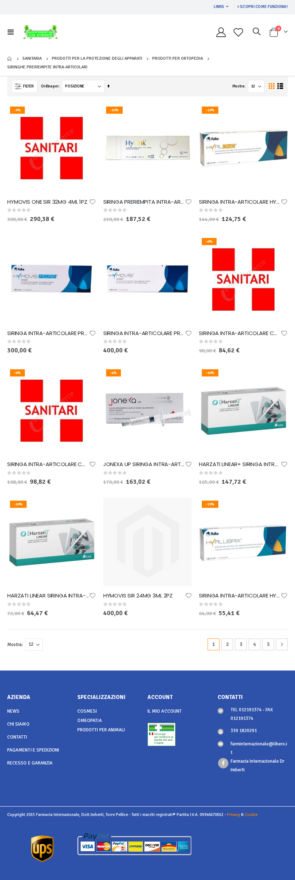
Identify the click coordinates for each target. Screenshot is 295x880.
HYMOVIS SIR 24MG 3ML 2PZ (138, 595)
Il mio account (165, 711)
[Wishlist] (238, 32)
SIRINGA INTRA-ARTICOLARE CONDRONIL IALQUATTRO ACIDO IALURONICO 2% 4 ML (48, 464)
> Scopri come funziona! (262, 6)
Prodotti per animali (101, 730)
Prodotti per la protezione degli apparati (97, 59)
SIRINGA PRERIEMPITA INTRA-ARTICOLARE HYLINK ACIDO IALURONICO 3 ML (144, 202)
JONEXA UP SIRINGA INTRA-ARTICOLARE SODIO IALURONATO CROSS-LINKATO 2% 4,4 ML (144, 464)
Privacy (233, 814)
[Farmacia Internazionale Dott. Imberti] (40, 32)
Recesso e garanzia (30, 763)
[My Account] (220, 32)
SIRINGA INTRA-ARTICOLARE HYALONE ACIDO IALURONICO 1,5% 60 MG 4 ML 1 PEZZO (240, 202)
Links (219, 6)
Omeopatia (89, 720)
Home (9, 58)
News (13, 711)
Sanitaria (32, 59)
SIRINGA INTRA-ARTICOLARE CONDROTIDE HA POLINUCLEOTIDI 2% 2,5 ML (240, 333)
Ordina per (49, 86)
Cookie (251, 814)
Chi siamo (18, 724)
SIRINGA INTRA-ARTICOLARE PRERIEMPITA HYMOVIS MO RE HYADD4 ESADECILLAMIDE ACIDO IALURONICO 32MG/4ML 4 (48, 333)
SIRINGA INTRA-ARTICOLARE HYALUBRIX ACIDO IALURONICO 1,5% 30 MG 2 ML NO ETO (240, 595)
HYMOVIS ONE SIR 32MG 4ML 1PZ (47, 202)
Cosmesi (87, 711)
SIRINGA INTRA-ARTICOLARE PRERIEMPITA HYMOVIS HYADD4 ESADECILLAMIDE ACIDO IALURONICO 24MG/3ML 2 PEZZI (144, 333)
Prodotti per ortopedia (177, 59)
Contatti (17, 737)
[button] (92, 201)
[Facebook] (223, 763)
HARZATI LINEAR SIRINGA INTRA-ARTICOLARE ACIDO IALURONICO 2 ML (48, 595)
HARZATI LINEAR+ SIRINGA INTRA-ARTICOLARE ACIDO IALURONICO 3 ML (240, 464)
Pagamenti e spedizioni (33, 750)
